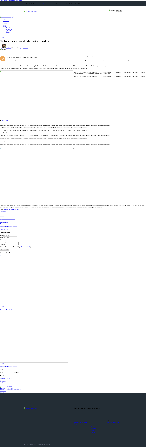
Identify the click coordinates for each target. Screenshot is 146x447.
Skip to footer (18, 0)
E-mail (1, 237)
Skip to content (3, 0)
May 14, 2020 (10, 379)
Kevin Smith (5, 120)
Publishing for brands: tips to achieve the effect (8, 366)
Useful (17, 209)
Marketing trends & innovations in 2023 (14, 389)
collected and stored (25, 247)
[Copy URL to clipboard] (14, 213)
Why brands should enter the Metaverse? (7, 309)
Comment (2, 244)
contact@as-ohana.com (113, 422)
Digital (2, 37)
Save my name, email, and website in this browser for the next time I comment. (21, 240)
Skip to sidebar (11, 0)
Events (14, 209)
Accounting (5, 209)
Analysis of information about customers (14, 380)
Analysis (10, 209)
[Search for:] (7, 372)
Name (1, 235)
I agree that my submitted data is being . (16, 247)
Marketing (9, 378)
